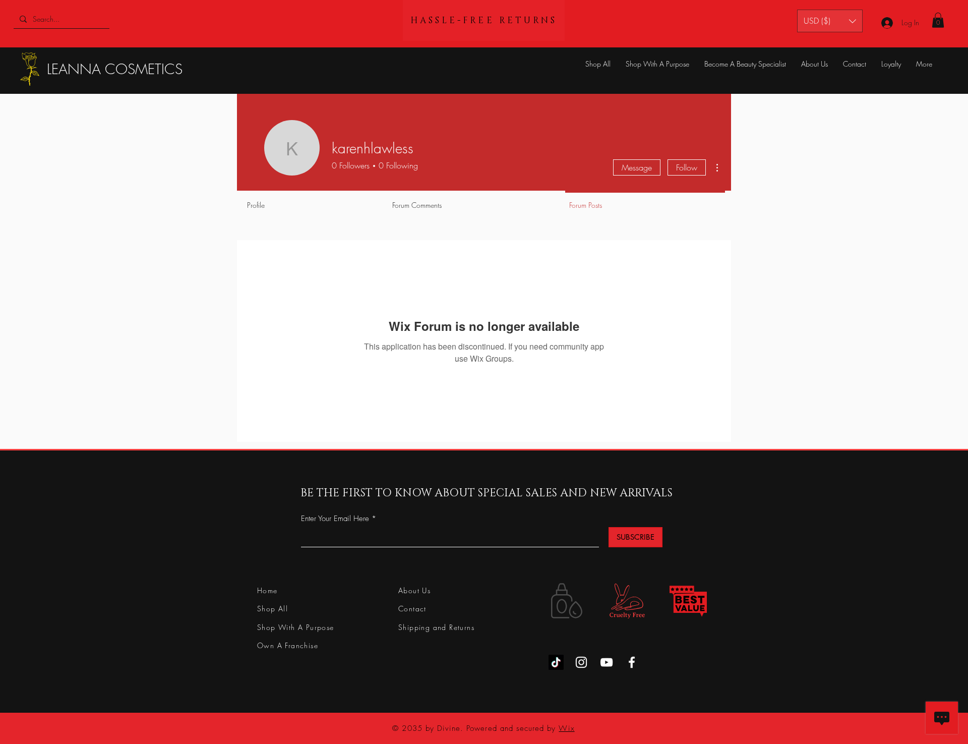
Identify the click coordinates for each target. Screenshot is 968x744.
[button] (830, 21)
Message (637, 167)
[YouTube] (606, 662)
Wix (566, 728)
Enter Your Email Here (335, 519)
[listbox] (830, 21)
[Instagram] (581, 662)
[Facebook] (631, 662)
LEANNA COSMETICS (115, 69)
